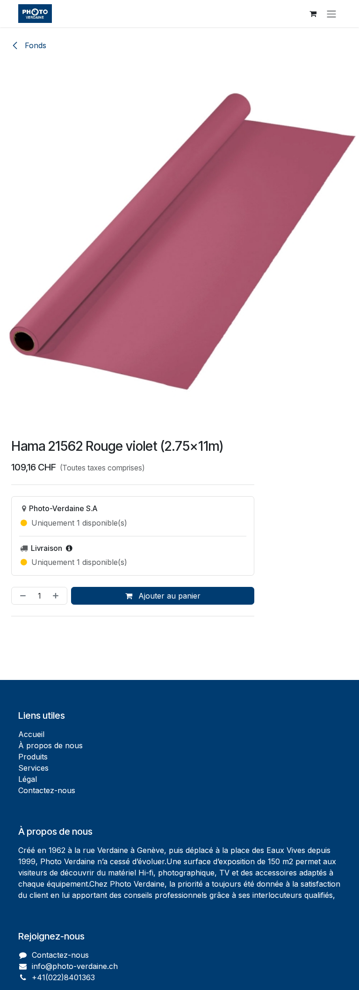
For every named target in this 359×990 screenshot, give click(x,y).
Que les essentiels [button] (239, 975)
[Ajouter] (57, 595)
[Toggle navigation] (331, 13)
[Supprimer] (21, 595)
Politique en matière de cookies (85, 946)
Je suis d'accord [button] (308, 975)
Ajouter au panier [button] (168, 595)
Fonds (34, 45)
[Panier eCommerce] (312, 13)
